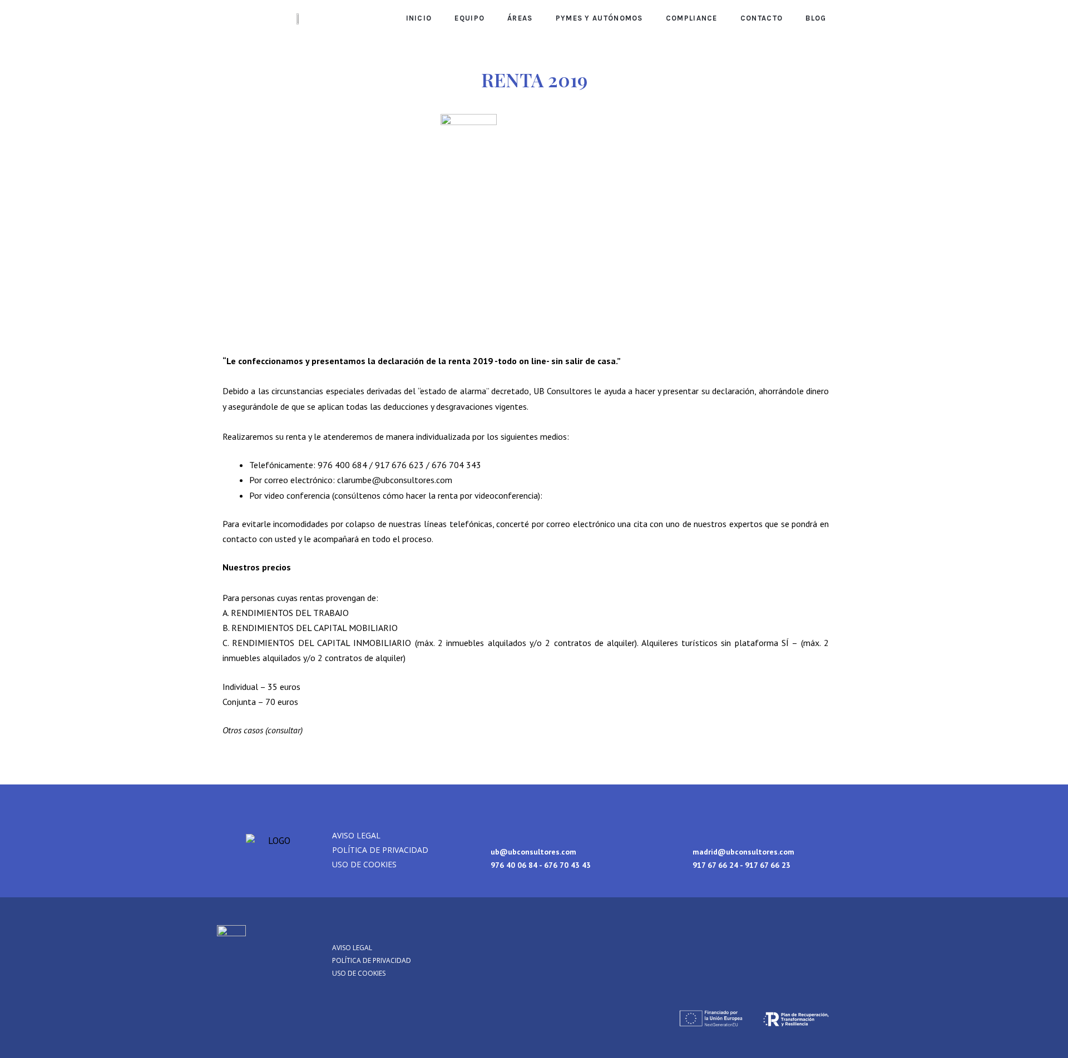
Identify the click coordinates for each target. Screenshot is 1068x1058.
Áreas (520, 18)
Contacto (761, 18)
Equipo (469, 18)
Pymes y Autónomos (599, 18)
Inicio (419, 18)
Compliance (692, 18)
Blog (815, 18)
